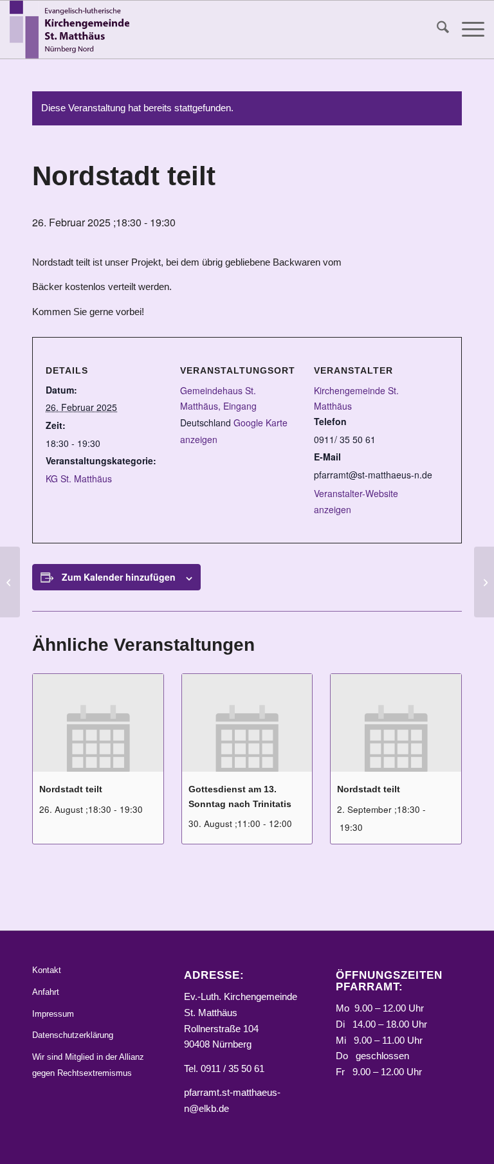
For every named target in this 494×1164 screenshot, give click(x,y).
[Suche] (436, 30)
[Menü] (466, 30)
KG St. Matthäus (79, 478)
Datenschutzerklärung (72, 1035)
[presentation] (98, 723)
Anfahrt (45, 992)
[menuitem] (436, 30)
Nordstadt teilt (70, 789)
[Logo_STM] (73, 30)
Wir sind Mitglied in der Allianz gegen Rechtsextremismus (88, 1065)
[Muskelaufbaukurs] (10, 582)
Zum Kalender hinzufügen (119, 576)
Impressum (53, 1014)
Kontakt (46, 970)
